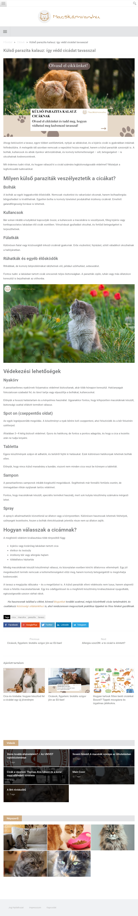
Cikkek (21, 42)
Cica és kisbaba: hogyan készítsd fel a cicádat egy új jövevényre (24, 698)
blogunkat (59, 601)
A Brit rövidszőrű (16, 789)
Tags (7, 617)
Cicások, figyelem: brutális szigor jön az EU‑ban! (34, 643)
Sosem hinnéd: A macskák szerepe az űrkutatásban (102, 754)
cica (14, 617)
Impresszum (35, 907)
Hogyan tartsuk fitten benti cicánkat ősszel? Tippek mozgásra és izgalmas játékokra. (113, 700)
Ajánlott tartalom (13, 663)
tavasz (41, 617)
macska (22, 617)
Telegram (81, 625)
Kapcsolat (51, 907)
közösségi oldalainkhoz (30, 606)
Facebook (13, 625)
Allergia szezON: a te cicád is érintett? (103, 643)
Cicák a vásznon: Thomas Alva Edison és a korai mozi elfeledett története (34, 773)
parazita (32, 617)
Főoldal (7, 42)
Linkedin (65, 625)
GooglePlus (31, 625)
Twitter (49, 625)
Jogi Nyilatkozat (16, 907)
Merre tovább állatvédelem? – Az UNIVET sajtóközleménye (30, 756)
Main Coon (79, 771)
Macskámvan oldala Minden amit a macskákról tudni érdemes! (69, 16)
